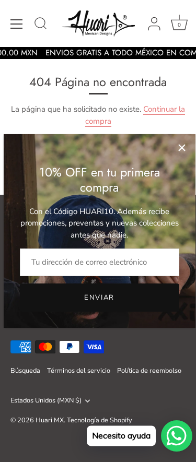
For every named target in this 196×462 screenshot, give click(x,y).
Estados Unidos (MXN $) (46, 401)
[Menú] (16, 24)
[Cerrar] (181, 147)
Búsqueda (25, 370)
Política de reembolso (149, 370)
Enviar (99, 297)
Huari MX (50, 420)
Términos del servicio (78, 370)
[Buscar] (40, 25)
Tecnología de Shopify (99, 420)
